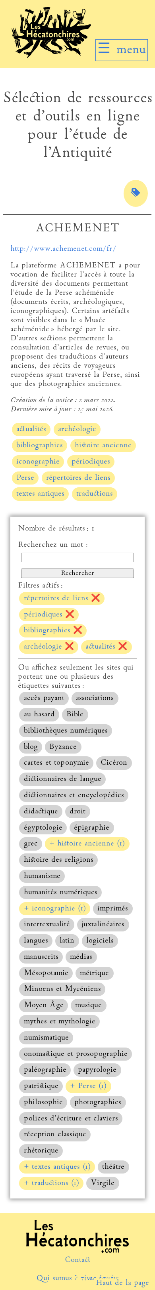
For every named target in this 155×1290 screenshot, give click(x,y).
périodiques (91, 462)
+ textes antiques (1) (57, 1167)
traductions (94, 494)
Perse (25, 478)
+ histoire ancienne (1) (87, 844)
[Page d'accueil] (51, 56)
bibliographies (39, 445)
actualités (31, 429)
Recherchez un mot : (53, 545)
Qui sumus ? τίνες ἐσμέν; (77, 1278)
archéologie (77, 429)
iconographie (38, 462)
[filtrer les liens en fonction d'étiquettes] (136, 193)
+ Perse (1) (88, 1086)
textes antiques (40, 494)
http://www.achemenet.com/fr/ (63, 249)
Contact (78, 1260)
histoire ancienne (103, 445)
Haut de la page (122, 1283)
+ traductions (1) (51, 1183)
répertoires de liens (78, 478)
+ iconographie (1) (55, 909)
